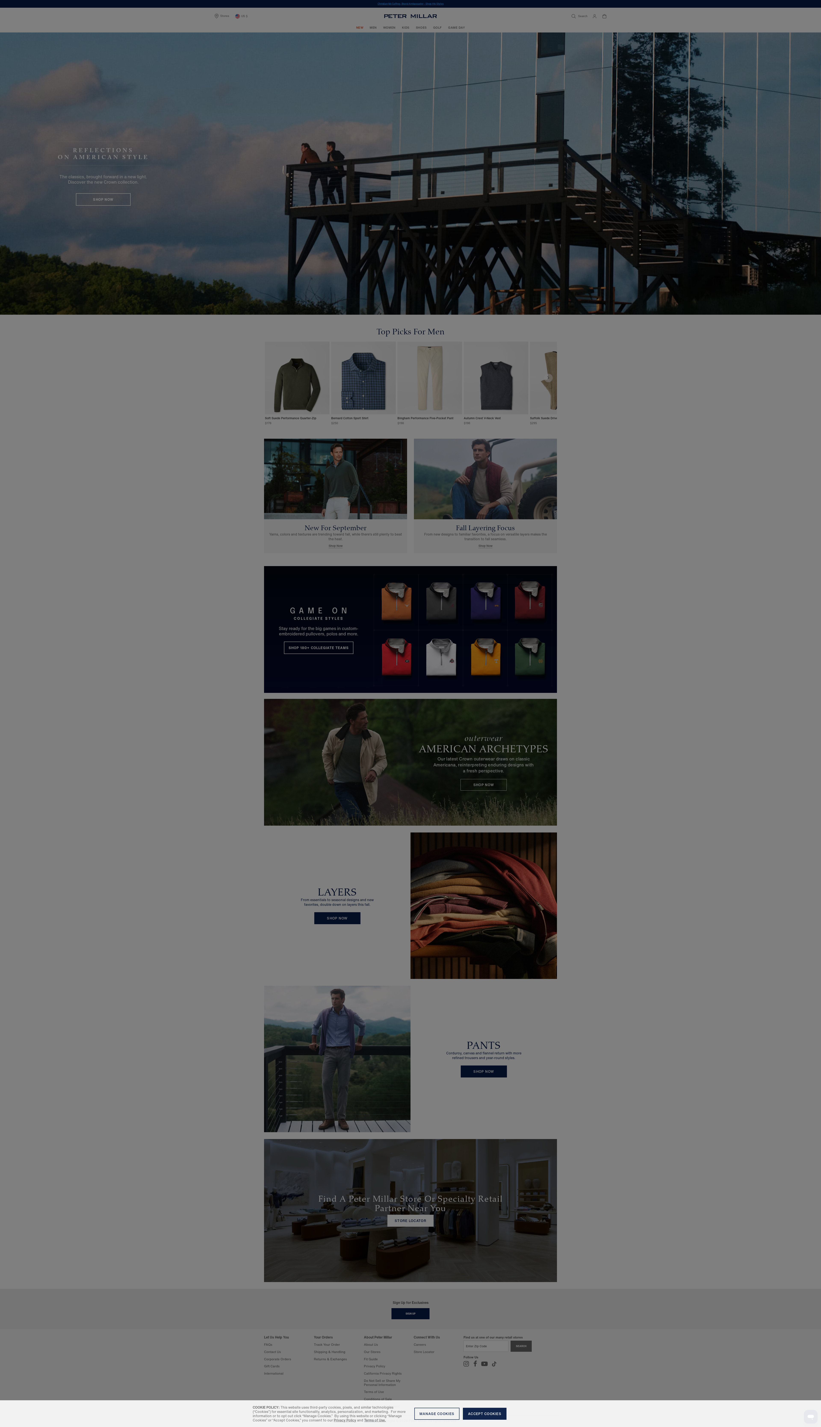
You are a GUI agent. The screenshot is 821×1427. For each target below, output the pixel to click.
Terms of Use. (375, 1420)
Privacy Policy (345, 1420)
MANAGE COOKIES (436, 1413)
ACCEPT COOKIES (484, 1413)
